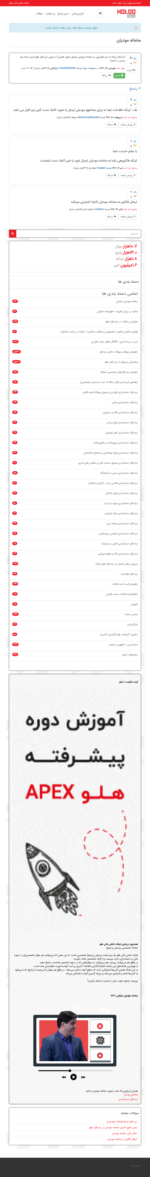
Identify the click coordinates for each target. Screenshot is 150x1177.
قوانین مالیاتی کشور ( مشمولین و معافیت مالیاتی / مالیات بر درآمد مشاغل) (99, 332)
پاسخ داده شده (130, 117)
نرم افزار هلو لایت (129, 574)
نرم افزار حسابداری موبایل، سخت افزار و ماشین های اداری (108, 463)
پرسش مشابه (127, 124)
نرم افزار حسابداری (128, 1099)
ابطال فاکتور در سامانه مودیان (122, 1139)
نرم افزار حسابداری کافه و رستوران (120, 412)
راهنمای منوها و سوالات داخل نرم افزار (118, 352)
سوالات (39, 14)
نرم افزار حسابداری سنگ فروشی (121, 513)
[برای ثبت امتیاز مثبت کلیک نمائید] (135, 58)
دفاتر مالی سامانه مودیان (124, 1133)
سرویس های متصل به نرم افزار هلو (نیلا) (117, 564)
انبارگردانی (132, 624)
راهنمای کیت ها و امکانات (125, 584)
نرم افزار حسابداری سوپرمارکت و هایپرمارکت (115, 443)
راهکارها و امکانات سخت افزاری (122, 594)
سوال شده (120, 68)
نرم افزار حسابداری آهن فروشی (121, 433)
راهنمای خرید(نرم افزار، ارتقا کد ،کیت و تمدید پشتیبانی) (109, 382)
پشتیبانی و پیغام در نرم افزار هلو (121, 362)
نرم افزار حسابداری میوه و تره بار (121, 503)
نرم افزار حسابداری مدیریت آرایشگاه (119, 473)
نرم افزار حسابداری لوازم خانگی (122, 493)
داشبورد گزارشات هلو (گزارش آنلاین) (119, 634)
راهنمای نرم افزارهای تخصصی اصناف (119, 372)
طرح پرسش (78, 14)
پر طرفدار (50, 14)
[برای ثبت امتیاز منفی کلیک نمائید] (135, 62)
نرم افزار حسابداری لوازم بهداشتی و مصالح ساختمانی (110, 453)
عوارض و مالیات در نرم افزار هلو (122, 322)
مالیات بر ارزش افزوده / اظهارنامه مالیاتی (117, 311)
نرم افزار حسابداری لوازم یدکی (122, 423)
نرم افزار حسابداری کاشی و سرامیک (119, 544)
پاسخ (118, 75)
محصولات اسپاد (89, 68)
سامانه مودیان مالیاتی (127, 301)
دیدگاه (105, 75)
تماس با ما (136, 1166)
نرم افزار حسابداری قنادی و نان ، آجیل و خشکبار (113, 483)
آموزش (134, 604)
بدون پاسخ (63, 14)
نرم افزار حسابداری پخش (125, 402)
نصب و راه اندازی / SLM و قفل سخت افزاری (114, 342)
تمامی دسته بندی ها (120, 294)
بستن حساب (131, 614)
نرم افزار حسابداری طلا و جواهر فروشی (118, 554)
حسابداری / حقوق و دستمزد (123, 645)
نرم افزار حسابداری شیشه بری (122, 523)
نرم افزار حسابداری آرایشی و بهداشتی (118, 534)
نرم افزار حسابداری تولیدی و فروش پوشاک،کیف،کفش (110, 392)
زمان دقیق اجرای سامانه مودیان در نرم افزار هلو (113, 1127)
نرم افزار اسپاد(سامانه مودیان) (122, 1121)
